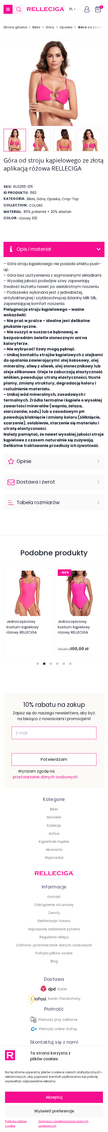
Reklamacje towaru (54, 921)
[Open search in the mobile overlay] (18, 9)
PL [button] (71, 9)
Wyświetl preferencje (54, 1111)
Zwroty (54, 913)
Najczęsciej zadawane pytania (54, 929)
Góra (50, 27)
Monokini (54, 817)
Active (54, 833)
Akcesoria (54, 849)
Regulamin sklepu (54, 937)
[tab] (37, 663)
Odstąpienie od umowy (54, 904)
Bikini (36, 27)
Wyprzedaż (54, 857)
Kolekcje (54, 825)
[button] (8, 9)
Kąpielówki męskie (54, 841)
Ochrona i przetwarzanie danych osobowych (63, 1123)
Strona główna (15, 27)
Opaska (66, 27)
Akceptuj (54, 1097)
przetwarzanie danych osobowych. (45, 777)
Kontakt (54, 896)
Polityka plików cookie (16, 1123)
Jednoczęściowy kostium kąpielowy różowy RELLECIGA (22, 627)
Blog (54, 961)
